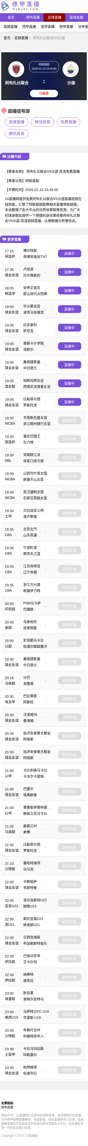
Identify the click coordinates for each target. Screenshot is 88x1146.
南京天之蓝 (31, 554)
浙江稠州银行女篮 (37, 424)
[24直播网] (20, 11)
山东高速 (30, 535)
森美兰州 (30, 826)
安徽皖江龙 (31, 455)
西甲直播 (29, 27)
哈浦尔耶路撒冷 (35, 646)
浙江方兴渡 (31, 585)
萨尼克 (28, 331)
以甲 (8, 776)
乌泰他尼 (30, 622)
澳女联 (10, 386)
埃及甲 (10, 702)
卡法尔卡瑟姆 (33, 776)
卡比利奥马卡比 (35, 770)
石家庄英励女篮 (35, 498)
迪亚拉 (28, 980)
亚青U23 (11, 906)
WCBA (10, 423)
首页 (11, 17)
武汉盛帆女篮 (33, 492)
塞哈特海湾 (31, 863)
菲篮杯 (10, 256)
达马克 (28, 869)
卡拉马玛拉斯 (33, 1049)
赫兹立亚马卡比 (35, 813)
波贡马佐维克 (33, 312)
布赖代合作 (31, 1030)
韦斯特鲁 (30, 888)
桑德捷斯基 (31, 362)
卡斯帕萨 (30, 881)
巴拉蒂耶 (30, 696)
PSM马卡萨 (32, 603)
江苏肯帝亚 (31, 566)
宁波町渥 (30, 547)
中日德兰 (30, 368)
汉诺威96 (30, 714)
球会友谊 (12, 275)
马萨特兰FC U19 (36, 1011)
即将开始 (69, 420)
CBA (8, 535)
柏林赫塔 (30, 1067)
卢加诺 (28, 269)
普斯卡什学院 (33, 343)
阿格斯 (28, 739)
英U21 (10, 924)
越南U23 (29, 906)
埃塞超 (10, 999)
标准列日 (30, 1073)
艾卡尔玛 (30, 962)
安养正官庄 (31, 288)
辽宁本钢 (30, 572)
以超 (8, 646)
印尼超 (10, 609)
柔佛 (26, 832)
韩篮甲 (10, 293)
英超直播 (10, 27)
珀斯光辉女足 (33, 380)
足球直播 (54, 17)
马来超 (10, 683)
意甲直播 (48, 27)
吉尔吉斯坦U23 (35, 900)
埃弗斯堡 (30, 795)
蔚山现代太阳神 (35, 294)
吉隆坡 (28, 683)
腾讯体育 (16, 134)
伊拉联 (10, 962)
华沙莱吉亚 (31, 306)
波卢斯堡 (30, 516)
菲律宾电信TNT (35, 257)
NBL (8, 461)
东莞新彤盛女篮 (35, 418)
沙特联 (10, 869)
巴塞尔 (28, 789)
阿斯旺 (28, 702)
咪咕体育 (42, 122)
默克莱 (28, 993)
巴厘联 (28, 609)
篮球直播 (76, 17)
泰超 (8, 628)
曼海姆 (28, 721)
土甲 (8, 516)
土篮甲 (10, 1054)
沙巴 (26, 677)
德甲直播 (33, 17)
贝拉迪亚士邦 (33, 510)
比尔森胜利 (31, 275)
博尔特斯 (30, 250)
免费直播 (68, 122)
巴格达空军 (31, 956)
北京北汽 (30, 529)
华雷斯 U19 (32, 1018)
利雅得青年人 (33, 1036)
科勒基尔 (30, 1055)
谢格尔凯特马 (33, 999)
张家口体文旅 (33, 461)
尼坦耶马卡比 (33, 640)
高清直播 (16, 122)
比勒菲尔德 (31, 399)
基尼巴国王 (31, 436)
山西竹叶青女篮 (35, 473)
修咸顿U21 (31, 925)
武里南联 (30, 628)
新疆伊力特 (31, 591)
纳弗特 (28, 974)
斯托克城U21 (33, 919)
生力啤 (28, 442)
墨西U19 (11, 1017)
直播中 (69, 253)
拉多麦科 (30, 325)
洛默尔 (28, 349)
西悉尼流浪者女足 (37, 387)
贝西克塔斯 (31, 937)
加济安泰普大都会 (37, 733)
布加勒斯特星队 (35, 943)
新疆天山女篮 (33, 479)
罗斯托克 (30, 405)
